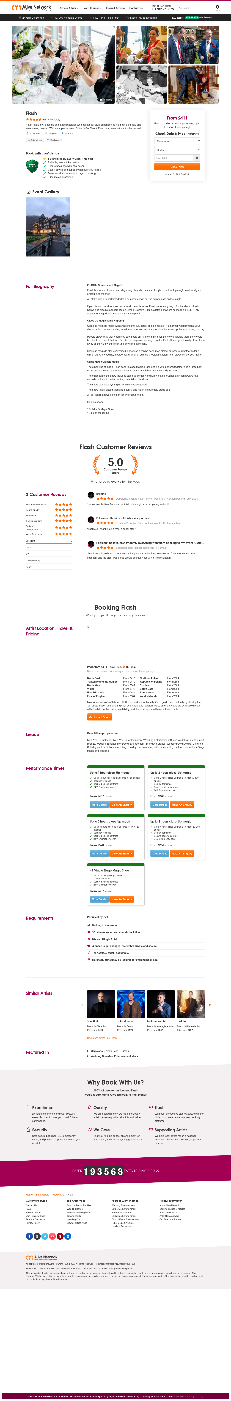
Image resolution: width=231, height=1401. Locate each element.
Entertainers (36, 140)
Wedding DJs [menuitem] (73, 1219)
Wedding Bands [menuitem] (75, 1208)
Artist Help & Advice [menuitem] (169, 1215)
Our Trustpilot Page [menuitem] (35, 1215)
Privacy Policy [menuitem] (33, 1222)
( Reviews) (43, 119)
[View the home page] (31, 8)
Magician (52, 133)
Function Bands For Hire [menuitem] (79, 1205)
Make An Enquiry (121, 804)
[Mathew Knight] (161, 1004)
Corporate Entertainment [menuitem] (124, 1208)
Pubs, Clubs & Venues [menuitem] (123, 1222)
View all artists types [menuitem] (77, 1222)
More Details (99, 804)
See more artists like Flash (102, 1038)
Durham (69, 133)
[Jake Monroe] (131, 1004)
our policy (189, 1396)
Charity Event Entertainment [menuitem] (126, 1219)
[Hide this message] (202, 1396)
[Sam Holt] (101, 1004)
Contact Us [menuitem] (31, 1205)
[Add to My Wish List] (214, 30)
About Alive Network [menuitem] (169, 1205)
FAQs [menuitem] (28, 1208)
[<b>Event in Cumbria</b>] (48, 226)
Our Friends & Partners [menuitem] (171, 1219)
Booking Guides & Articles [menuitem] (172, 1208)
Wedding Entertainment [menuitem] (123, 1205)
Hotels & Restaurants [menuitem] (122, 1226)
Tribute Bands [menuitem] (74, 1215)
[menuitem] (68, 8)
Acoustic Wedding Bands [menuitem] (79, 1212)
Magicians (55, 140)
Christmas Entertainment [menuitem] (124, 1215)
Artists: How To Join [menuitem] (169, 1212)
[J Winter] (191, 1004)
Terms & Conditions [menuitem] (35, 1219)
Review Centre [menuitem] (33, 1212)
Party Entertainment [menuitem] (121, 1212)
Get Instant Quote (99, 717)
